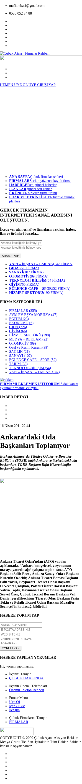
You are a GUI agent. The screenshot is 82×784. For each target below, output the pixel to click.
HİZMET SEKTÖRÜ (29, 335)
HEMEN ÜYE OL (14, 85)
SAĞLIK (19, 351)
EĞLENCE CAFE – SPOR (32, 360)
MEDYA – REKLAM (28, 339)
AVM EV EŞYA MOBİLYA (33, 315)
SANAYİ (20, 356)
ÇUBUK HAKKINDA (26, 678)
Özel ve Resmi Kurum (28, 347)
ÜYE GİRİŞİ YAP (42, 85)
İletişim (14, 710)
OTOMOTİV (22, 343)
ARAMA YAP (10, 256)
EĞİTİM (19, 319)
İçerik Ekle (17, 706)
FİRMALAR (23, 311)
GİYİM (18, 331)
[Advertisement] (41, 130)
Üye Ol (14, 702)
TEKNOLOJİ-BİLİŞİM (30, 368)
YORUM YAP (11, 648)
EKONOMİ (21, 323)
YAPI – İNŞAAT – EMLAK (34, 372)
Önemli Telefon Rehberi (26, 690)
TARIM (18, 364)
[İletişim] (6, 380)
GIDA (18, 327)
